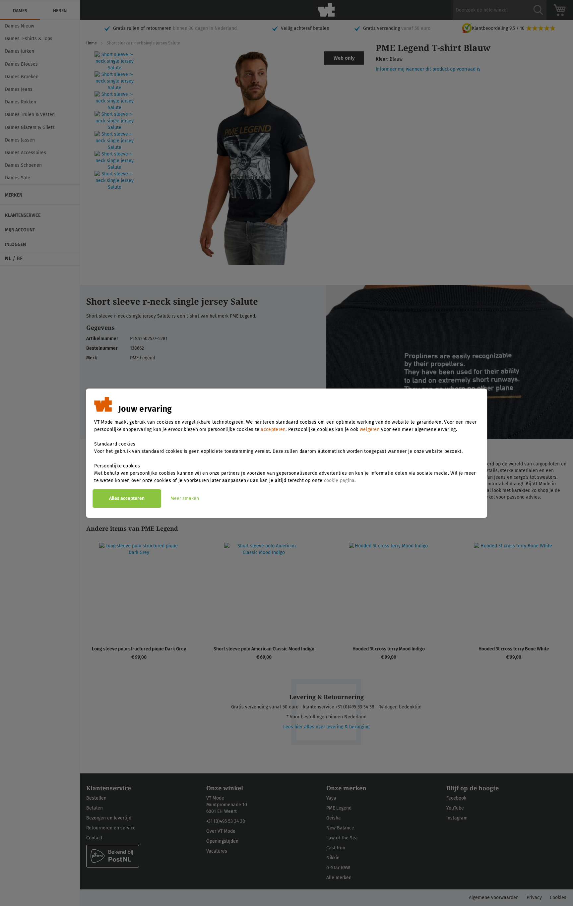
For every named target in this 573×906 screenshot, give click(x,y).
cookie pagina (339, 480)
